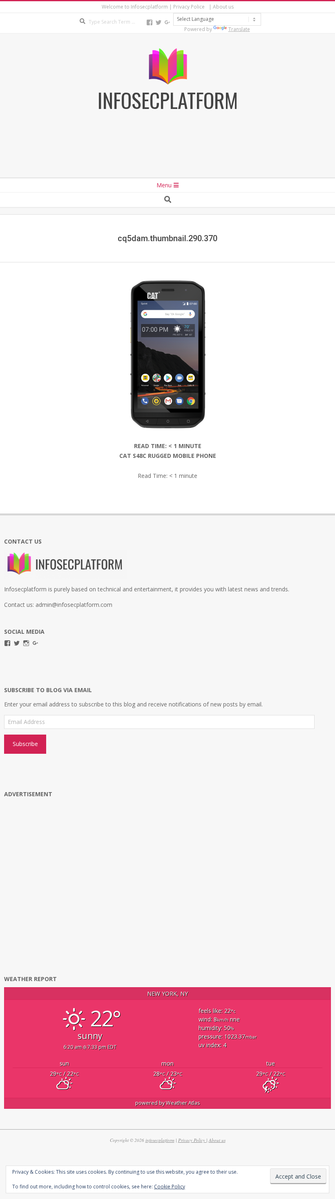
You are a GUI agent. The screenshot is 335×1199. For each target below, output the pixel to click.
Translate (239, 29)
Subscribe (25, 744)
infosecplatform (159, 1140)
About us (217, 1140)
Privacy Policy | (193, 1140)
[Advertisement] (167, 155)
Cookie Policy (169, 1186)
